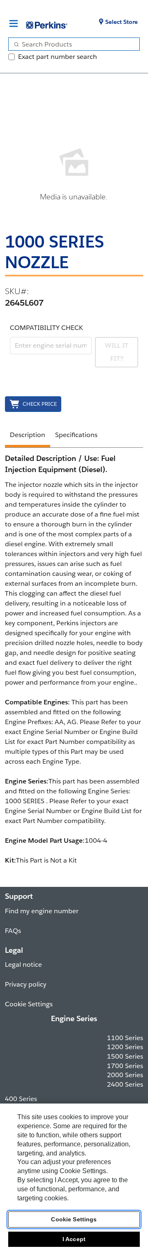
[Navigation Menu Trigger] (13, 23)
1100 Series (125, 1038)
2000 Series (125, 1075)
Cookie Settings (74, 1219)
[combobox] (71, 44)
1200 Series (125, 1047)
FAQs (13, 930)
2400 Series (125, 1084)
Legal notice (23, 964)
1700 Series (125, 1066)
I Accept (74, 1239)
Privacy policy (25, 984)
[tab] (27, 436)
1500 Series (125, 1056)
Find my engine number (42, 911)
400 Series (21, 1098)
